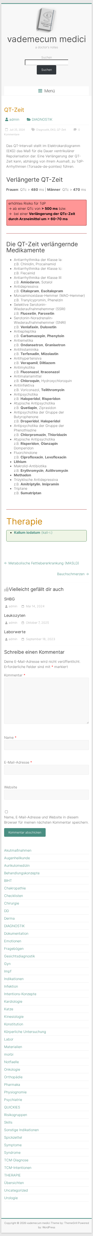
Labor (8, 1039)
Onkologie (12, 1069)
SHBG (9, 599)
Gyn (7, 963)
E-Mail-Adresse (18, 762)
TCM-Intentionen (17, 1167)
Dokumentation (16, 933)
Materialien (13, 1047)
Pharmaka (12, 1084)
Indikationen (14, 979)
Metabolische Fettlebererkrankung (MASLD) (41, 563)
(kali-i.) (33, 532)
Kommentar (14, 675)
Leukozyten (15, 615)
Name (10, 737)
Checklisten (13, 895)
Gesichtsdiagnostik (19, 956)
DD (6, 911)
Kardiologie (13, 1001)
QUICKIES (12, 1107)
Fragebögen (14, 948)
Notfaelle (11, 1062)
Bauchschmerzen (73, 574)
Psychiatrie (13, 1099)
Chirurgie (11, 903)
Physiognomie (15, 1092)
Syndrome (12, 1152)
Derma (9, 918)
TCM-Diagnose (16, 1160)
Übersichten (14, 1183)
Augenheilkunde (17, 858)
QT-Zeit (61, 129)
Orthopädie (13, 1077)
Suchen (46, 57)
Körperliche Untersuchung (25, 1031)
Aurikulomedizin (17, 865)
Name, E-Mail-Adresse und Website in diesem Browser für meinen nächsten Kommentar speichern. (46, 819)
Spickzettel (13, 1137)
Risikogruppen (15, 1115)
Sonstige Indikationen (21, 1130)
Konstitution (13, 1024)
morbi (8, 1054)
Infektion (11, 986)
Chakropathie (15, 888)
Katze (8, 1009)
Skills (8, 1122)
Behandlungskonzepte (22, 873)
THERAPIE (12, 1175)
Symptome (13, 1145)
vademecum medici (46, 39)
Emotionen (12, 941)
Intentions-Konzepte (20, 994)
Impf (7, 971)
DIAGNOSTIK (42, 119)
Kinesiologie (14, 1016)
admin (14, 119)
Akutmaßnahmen (17, 850)
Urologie (11, 1198)
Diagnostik (42, 129)
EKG (53, 129)
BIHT (8, 880)
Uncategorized (16, 1190)
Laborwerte (15, 632)
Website (10, 787)
